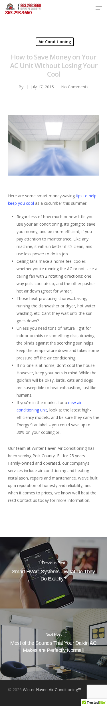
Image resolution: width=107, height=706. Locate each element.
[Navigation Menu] (99, 8)
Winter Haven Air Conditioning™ (52, 689)
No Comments (74, 87)
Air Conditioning (55, 41)
